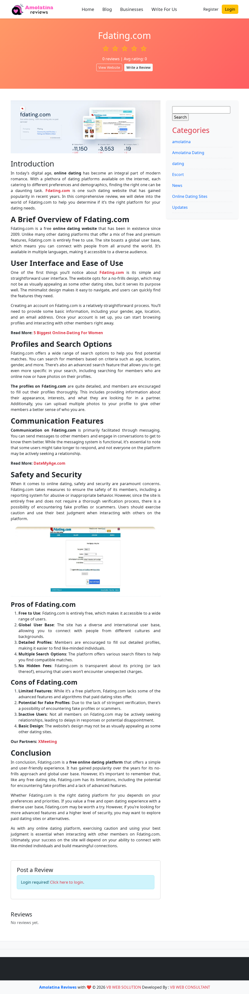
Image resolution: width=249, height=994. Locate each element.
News (177, 185)
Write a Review (138, 67)
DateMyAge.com (49, 463)
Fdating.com (57, 190)
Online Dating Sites (189, 196)
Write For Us (164, 9)
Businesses (131, 9)
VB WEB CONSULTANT (190, 987)
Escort (178, 174)
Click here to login (66, 882)
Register (211, 9)
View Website (109, 67)
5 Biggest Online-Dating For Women (68, 332)
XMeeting (47, 741)
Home (88, 9)
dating (178, 163)
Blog (107, 9)
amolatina (181, 141)
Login (230, 9)
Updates (180, 207)
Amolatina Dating (188, 152)
